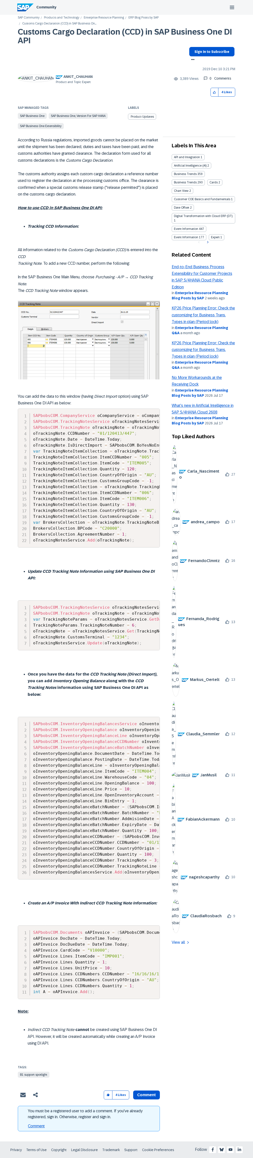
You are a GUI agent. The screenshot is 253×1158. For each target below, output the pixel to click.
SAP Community (29, 17)
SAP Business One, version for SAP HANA (78, 116)
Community (46, 7)
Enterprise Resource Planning (104, 17)
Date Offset (181, 207)
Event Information (186, 229)
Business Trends (185, 174)
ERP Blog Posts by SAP (143, 17)
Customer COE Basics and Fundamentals (202, 199)
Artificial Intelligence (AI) (190, 165)
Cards (214, 182)
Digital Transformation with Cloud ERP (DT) (203, 216)
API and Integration (187, 157)
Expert (215, 237)
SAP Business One (32, 116)
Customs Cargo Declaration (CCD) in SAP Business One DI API (125, 36)
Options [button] (191, 60)
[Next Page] (207, 242)
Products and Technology (61, 17)
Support (131, 1150)
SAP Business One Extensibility (41, 126)
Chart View (181, 191)
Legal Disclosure (84, 1150)
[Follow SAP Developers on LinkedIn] (239, 1150)
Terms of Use (36, 1150)
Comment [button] (146, 1095)
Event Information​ (186, 237)
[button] (214, 92)
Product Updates (142, 116)
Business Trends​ (185, 182)
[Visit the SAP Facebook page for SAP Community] (213, 1150)
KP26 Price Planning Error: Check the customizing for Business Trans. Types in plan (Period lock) (203, 315)
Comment (36, 1126)
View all (178, 942)
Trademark (111, 1150)
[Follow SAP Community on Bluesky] (222, 1150)
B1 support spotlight (33, 1074)
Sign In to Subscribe (211, 52)
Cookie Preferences (158, 1150)
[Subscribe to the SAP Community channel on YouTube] (230, 1150)
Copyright (59, 1150)
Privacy (16, 1150)
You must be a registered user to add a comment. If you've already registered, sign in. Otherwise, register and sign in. (85, 1114)
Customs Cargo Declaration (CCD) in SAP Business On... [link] (59, 23)
